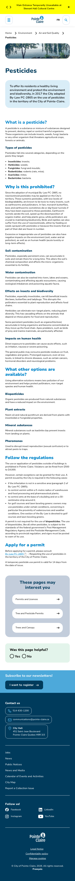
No (29, 656)
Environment (25, 33)
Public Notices (13, 764)
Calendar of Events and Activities (24, 776)
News (8, 758)
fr (58, 20)
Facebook (16, 809)
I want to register (22, 685)
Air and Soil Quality (49, 33)
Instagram (16, 816)
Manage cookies (37, 858)
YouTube (49, 816)
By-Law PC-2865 (14, 554)
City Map (10, 782)
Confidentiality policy (37, 853)
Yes (17, 656)
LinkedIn (48, 809)
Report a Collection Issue (19, 788)
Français (37, 869)
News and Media (15, 770)
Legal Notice (36, 849)
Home (8, 33)
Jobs (7, 752)
